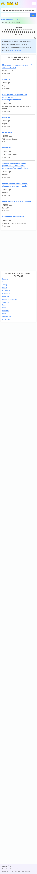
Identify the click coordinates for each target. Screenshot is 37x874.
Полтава (7, 73)
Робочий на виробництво (13, 217)
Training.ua (13, 868)
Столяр (4, 308)
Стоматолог (6, 290)
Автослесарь (6, 316)
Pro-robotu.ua (5, 868)
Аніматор (6, 79)
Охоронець (7, 132)
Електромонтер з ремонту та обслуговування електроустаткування (14, 97)
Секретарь (5, 296)
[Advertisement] (18, 250)
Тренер (4, 285)
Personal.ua (17, 871)
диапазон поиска (15, 50)
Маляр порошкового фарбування (16, 201)
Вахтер (4, 287)
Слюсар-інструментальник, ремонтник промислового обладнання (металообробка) (15, 165)
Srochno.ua (5, 871)
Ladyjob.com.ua (25, 871)
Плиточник (5, 305)
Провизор (5, 310)
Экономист (6, 302)
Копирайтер (6, 293)
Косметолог (6, 319)
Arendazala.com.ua (22, 868)
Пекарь (4, 313)
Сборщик (5, 282)
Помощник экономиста (10, 299)
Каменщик (5, 279)
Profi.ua (11, 871)
